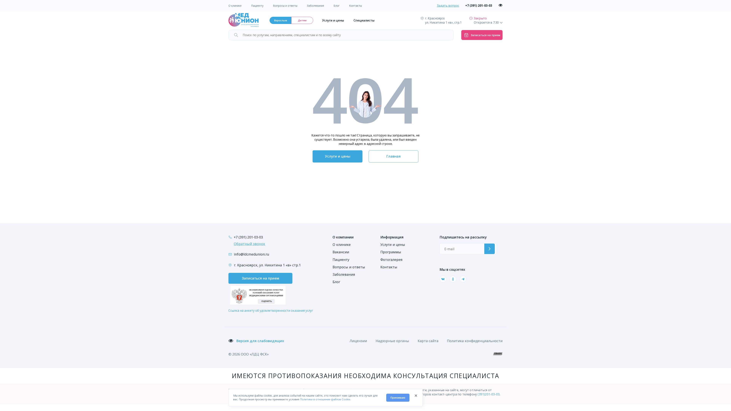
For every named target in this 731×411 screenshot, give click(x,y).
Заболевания (315, 5)
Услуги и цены (333, 20)
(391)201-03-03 (489, 394)
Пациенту (257, 5)
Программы (390, 252)
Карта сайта (428, 341)
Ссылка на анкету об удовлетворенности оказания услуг (270, 310)
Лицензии (358, 341)
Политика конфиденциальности (475, 341)
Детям (302, 20)
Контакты (355, 5)
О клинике (235, 5)
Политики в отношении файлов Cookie (325, 399)
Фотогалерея (391, 259)
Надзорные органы (392, 341)
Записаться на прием (260, 278)
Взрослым (280, 20)
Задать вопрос (448, 5)
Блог (337, 5)
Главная (393, 156)
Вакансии (341, 252)
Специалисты (364, 20)
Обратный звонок (249, 243)
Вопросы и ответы (285, 5)
